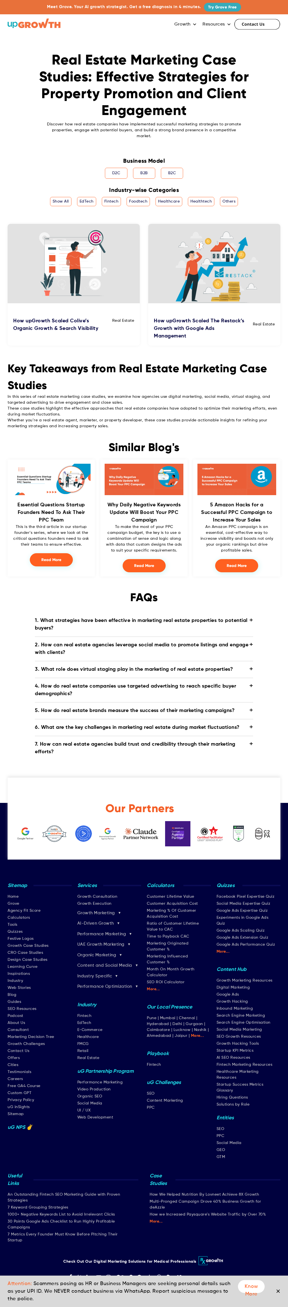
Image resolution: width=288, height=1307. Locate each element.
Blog (12, 995)
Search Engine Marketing (241, 1015)
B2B (144, 173)
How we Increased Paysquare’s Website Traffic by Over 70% (208, 1214)
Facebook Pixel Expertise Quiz (246, 897)
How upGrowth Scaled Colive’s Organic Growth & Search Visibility (55, 324)
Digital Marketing (233, 987)
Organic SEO (89, 1096)
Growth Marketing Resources (245, 980)
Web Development (95, 1117)
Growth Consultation (97, 897)
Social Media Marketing (239, 1030)
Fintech (111, 201)
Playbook (158, 1053)
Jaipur (181, 1036)
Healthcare (169, 201)
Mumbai (168, 1018)
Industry (15, 981)
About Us (16, 1023)
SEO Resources (22, 1009)
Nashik (201, 1030)
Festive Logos (21, 939)
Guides (14, 1002)
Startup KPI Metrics (235, 1051)
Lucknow (182, 1030)
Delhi (177, 1024)
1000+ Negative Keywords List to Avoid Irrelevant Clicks (61, 1214)
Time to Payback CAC (168, 936)
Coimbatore (158, 1030)
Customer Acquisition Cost (172, 904)
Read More (51, 559)
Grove (13, 904)
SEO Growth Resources (239, 1037)
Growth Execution (94, 904)
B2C (172, 173)
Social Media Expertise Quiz (244, 904)
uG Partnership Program (105, 1071)
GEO (221, 1150)
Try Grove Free (222, 7)
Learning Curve (22, 967)
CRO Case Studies (25, 953)
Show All (61, 201)
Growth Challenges (26, 1044)
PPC (151, 1108)
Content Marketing (165, 1100)
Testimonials (19, 1072)
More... (153, 989)
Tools (12, 925)
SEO (151, 1093)
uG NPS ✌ (20, 1127)
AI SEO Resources (233, 1058)
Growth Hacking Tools (238, 1044)
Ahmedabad (159, 1036)
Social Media (89, 1103)
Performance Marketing (100, 1082)
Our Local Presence (169, 1007)
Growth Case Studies (28, 946)
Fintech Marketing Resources (245, 1065)
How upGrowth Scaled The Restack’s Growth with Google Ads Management (199, 328)
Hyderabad (158, 1024)
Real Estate (88, 1058)
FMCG (83, 1044)
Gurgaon (194, 1024)
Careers (15, 1079)
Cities (13, 1065)
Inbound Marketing (235, 1008)
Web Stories (19, 988)
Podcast (15, 1016)
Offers (14, 1058)
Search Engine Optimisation (244, 1023)
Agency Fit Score (24, 911)
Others (228, 201)
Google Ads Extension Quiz (243, 938)
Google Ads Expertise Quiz (242, 911)
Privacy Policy (21, 1100)
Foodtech (138, 201)
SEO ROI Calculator (165, 982)
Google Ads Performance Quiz (246, 945)
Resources (213, 24)
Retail (83, 1051)
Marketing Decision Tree (31, 1037)
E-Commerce (90, 1030)
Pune (151, 1018)
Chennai (187, 1018)
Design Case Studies (28, 960)
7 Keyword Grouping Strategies (38, 1207)
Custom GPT (20, 1093)
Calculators (19, 918)
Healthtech (201, 201)
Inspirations (19, 974)
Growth (182, 24)
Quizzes (15, 932)
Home (13, 897)
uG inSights (19, 1107)
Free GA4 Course (24, 1086)
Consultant (18, 1030)
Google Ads (228, 994)
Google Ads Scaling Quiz (241, 930)
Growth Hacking (232, 1001)
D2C (116, 173)
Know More (251, 1288)
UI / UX (84, 1110)
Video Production (94, 1089)
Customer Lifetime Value (170, 897)
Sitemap (16, 1114)
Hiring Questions (232, 1097)
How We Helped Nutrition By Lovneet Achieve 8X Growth (204, 1194)
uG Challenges (164, 1082)
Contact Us (257, 24)
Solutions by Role (233, 1104)
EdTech (87, 201)
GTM (221, 1157)
